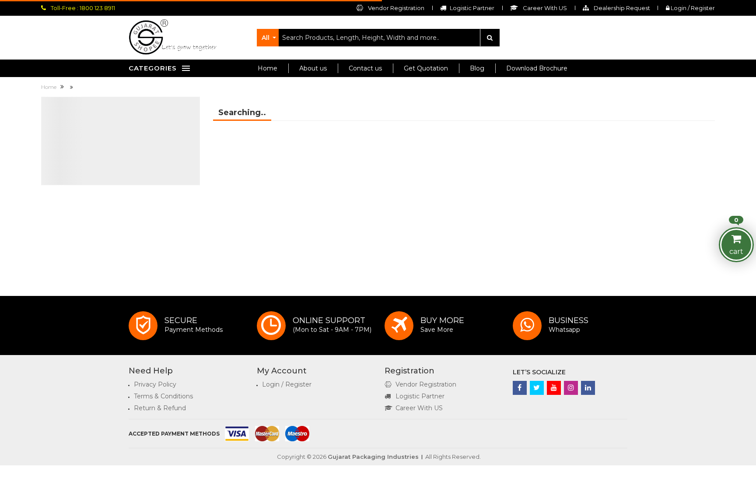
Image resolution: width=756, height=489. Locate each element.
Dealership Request (621, 7)
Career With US (419, 408)
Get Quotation (426, 68)
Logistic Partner (420, 396)
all (266, 38)
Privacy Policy (155, 384)
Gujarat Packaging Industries (373, 456)
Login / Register (692, 7)
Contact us (365, 68)
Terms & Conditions (163, 396)
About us (313, 68)
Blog (477, 68)
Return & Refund (160, 408)
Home (267, 68)
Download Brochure (536, 68)
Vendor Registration (395, 7)
